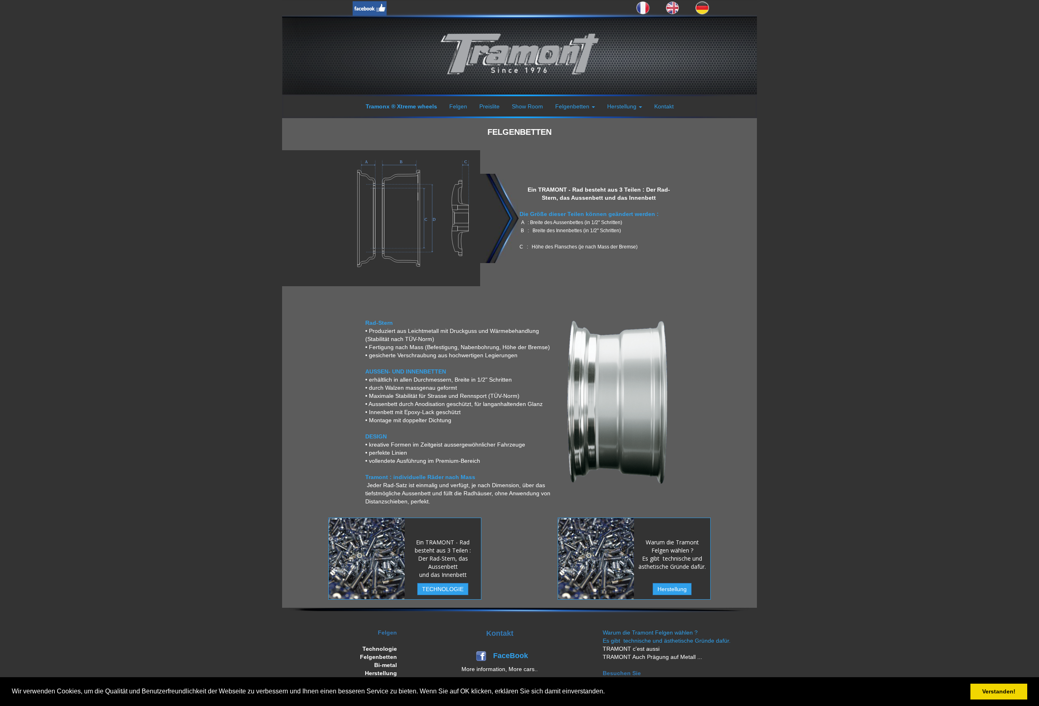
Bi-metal (385, 665)
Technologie (379, 649)
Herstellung (381, 673)
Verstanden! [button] (998, 691)
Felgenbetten (378, 657)
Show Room (527, 106)
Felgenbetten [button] (573, 106)
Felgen (458, 106)
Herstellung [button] (622, 106)
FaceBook (511, 656)
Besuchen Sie (622, 673)
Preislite (489, 106)
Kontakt (664, 106)
